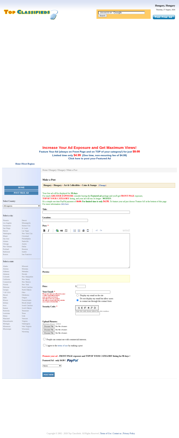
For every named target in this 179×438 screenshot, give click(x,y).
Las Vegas (25, 231)
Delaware (6, 287)
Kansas (5, 308)
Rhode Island (26, 303)
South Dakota (26, 308)
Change (102, 185)
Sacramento (7, 226)
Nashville (25, 241)
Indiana (5, 303)
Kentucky (6, 311)
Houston (25, 249)
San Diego (6, 228)
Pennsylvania (26, 300)
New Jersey (26, 279)
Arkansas (6, 274)
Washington (7, 233)
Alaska (5, 266)
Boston (5, 254)
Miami (5, 236)
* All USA (6, 292)
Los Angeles (7, 223)
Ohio (23, 292)
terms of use (63, 345)
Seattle (24, 252)
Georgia (5, 290)
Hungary (52, 170)
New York (25, 284)
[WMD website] (125, 230)
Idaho (5, 298)
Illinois (5, 300)
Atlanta (5, 241)
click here (65, 204)
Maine (5, 316)
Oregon (24, 298)
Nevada (24, 274)
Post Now (48, 375)
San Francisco (27, 254)
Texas (24, 313)
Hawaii (5, 295)
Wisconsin (25, 329)
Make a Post (72, 170)
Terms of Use (105, 433)
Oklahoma (25, 295)
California (6, 279)
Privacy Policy (129, 433)
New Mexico (26, 282)
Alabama (6, 271)
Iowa (4, 305)
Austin (24, 244)
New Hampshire (27, 277)
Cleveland (25, 236)
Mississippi (7, 329)
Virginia (24, 321)
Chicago (6, 244)
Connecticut (7, 282)
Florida (5, 284)
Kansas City (26, 226)
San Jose (6, 239)
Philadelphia (26, 239)
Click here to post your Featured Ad (89, 158)
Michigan (6, 324)
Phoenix (6, 220)
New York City (27, 233)
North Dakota (26, 290)
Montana (25, 269)
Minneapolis (26, 223)
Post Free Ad (21, 193)
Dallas (24, 246)
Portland (6, 249)
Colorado (6, 277)
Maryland (6, 318)
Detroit (24, 220)
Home (21, 187)
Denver (5, 231)
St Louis (25, 228)
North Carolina (27, 287)
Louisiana (6, 313)
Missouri (25, 266)
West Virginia (26, 326)
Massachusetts (8, 321)
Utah (23, 316)
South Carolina (27, 305)
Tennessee (25, 311)
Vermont (25, 318)
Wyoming (25, 332)
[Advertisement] (89, 47)
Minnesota (6, 326)
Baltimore (6, 252)
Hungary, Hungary (165, 5)
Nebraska (25, 271)
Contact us (117, 433)
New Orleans (7, 246)
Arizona (5, 269)
